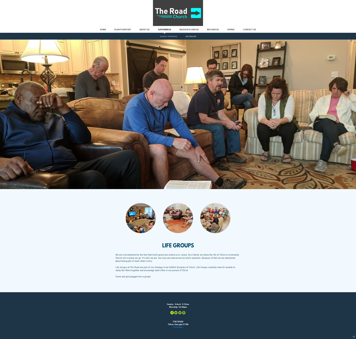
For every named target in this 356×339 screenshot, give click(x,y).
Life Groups (191, 36)
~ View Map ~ (178, 327)
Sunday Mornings (168, 36)
